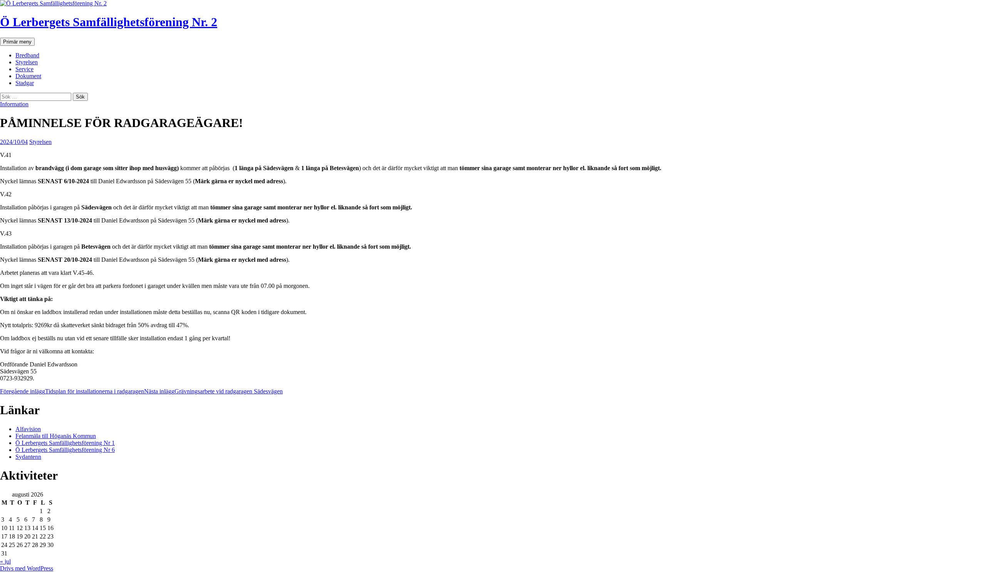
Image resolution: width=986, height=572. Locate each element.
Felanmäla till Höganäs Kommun (55, 436)
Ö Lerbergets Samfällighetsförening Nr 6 (65, 450)
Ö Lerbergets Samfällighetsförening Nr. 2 (108, 22)
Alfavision (28, 429)
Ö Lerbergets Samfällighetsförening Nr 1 (65, 443)
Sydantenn (28, 456)
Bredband (27, 55)
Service (24, 69)
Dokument (28, 76)
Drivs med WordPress (26, 568)
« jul (5, 561)
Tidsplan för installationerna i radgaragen (72, 391)
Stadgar (24, 83)
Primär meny (17, 42)
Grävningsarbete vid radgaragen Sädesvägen (213, 391)
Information (14, 104)
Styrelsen (26, 62)
